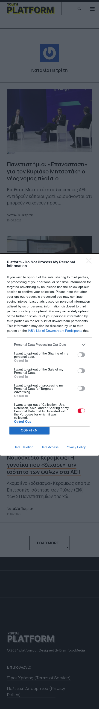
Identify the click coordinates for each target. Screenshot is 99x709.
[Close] (90, 262)
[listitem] (49, 344)
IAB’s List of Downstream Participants (55, 330)
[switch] (81, 354)
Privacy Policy (76, 447)
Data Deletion (23, 447)
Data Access (49, 447)
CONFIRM (29, 430)
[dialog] (49, 354)
